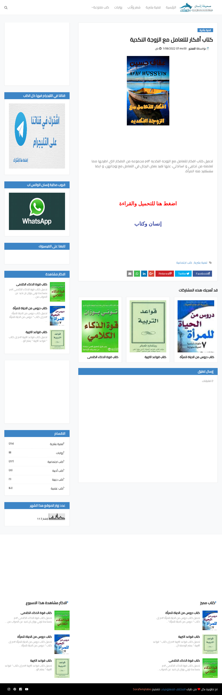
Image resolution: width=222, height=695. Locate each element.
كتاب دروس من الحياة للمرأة (197, 357)
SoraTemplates (142, 689)
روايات (36, 452)
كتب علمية (36, 488)
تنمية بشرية (200, 262)
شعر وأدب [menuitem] (133, 7)
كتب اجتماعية (184, 262)
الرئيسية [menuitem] (171, 7)
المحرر (192, 48)
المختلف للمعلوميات (173, 689)
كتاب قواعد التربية (155, 357)
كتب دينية (36, 479)
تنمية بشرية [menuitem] (153, 7)
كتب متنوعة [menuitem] (101, 7)
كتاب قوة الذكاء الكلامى (102, 357)
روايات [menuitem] (118, 7)
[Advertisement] (37, 54)
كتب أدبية (36, 470)
